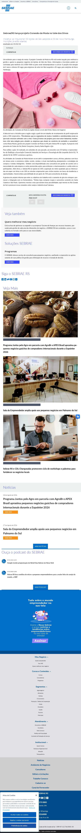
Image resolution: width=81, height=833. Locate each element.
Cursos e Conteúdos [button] (40, 671)
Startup (40, 696)
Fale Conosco (40, 730)
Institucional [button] (40, 742)
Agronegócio (40, 690)
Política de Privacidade (40, 733)
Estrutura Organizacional (40, 748)
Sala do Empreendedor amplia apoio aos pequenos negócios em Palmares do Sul (40, 410)
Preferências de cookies (19, 826)
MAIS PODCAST (40, 587)
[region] (19, 812)
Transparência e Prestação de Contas (49, 1)
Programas (40, 680)
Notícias (40, 760)
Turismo (40, 712)
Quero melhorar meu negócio (40, 666)
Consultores (35, 1)
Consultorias (40, 678)
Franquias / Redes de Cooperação (40, 701)
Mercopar (40, 715)
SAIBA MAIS (10, 235)
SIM (32, 202)
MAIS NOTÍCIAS (40, 546)
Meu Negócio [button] (40, 657)
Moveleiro (40, 707)
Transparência (40, 754)
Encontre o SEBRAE (25, 1)
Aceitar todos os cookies (19, 815)
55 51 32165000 (40, 814)
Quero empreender (40, 660)
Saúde (40, 709)
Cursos (40, 675)
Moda (40, 704)
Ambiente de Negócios (40, 765)
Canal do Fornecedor (40, 787)
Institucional (5, 1)
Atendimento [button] (40, 721)
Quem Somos (40, 746)
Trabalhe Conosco (40, 778)
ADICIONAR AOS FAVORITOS (62, 52)
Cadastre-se (40, 783)
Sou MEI (40, 663)
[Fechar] (36, 795)
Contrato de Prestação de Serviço (40, 736)
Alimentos (40, 693)
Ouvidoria (40, 728)
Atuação (40, 751)
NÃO (40, 202)
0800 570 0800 (40, 802)
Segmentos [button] (40, 686)
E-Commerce (40, 698)
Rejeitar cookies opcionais (19, 820)
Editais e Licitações (14, 1)
